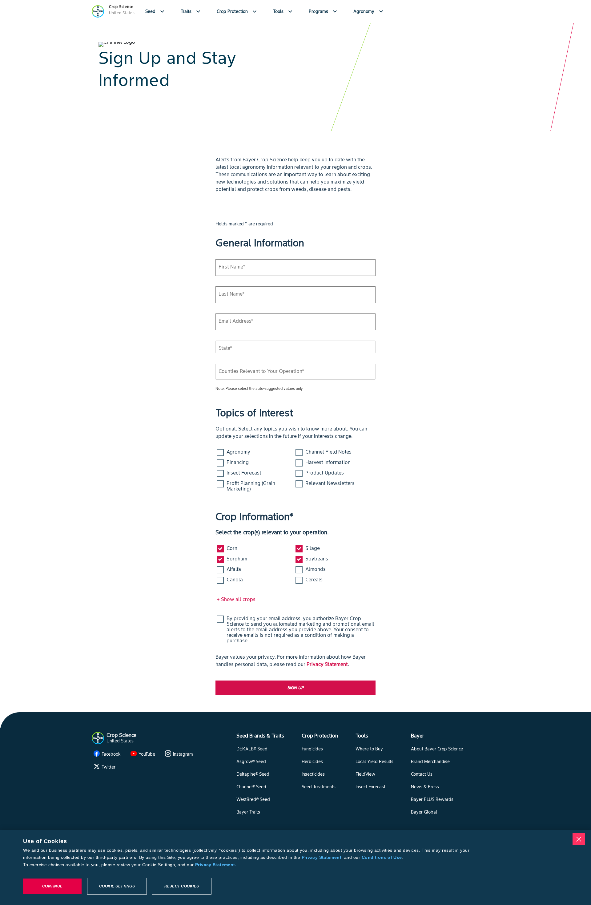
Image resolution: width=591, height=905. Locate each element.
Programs (324, 11)
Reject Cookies (181, 886)
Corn (232, 548)
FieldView (365, 774)
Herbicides (312, 761)
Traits (191, 11)
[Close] (579, 839)
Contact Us (421, 774)
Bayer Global (424, 812)
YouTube (147, 754)
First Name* (232, 267)
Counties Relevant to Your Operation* (261, 371)
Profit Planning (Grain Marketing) (251, 485)
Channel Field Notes (328, 452)
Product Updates (324, 472)
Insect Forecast (244, 472)
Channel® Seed (251, 787)
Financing (238, 462)
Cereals (314, 579)
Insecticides (313, 774)
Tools (283, 11)
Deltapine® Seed (252, 774)
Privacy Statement (327, 664)
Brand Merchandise (430, 761)
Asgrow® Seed (251, 761)
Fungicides (312, 749)
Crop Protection (237, 11)
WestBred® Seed (253, 799)
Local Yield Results (374, 761)
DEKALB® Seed (251, 749)
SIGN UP (295, 687)
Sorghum (237, 558)
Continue (52, 886)
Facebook (111, 754)
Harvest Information (328, 462)
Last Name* (231, 294)
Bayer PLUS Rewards (432, 799)
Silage (312, 548)
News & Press (425, 787)
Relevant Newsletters (330, 483)
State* (225, 348)
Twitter (108, 767)
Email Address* (236, 321)
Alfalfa (234, 569)
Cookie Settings (117, 886)
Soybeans (316, 558)
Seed (155, 11)
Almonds (315, 569)
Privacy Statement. (215, 864)
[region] (295, 867)
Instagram (183, 754)
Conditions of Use (382, 857)
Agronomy (369, 11)
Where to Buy (369, 749)
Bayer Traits (248, 812)
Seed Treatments (319, 787)
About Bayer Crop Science (437, 749)
